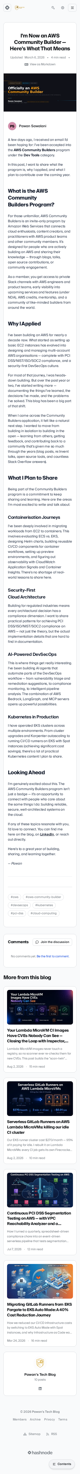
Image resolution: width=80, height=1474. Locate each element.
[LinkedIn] (40, 1388)
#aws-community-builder (43, 897)
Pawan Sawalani (32, 126)
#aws (14, 897)
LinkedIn (47, 834)
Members (19, 1419)
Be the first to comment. (53, 956)
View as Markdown (42, 64)
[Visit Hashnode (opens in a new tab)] (40, 1452)
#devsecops (19, 905)
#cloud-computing (44, 913)
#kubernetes (44, 905)
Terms (62, 1419)
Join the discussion (55, 942)
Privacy (49, 1419)
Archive (35, 1419)
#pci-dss (17, 913)
